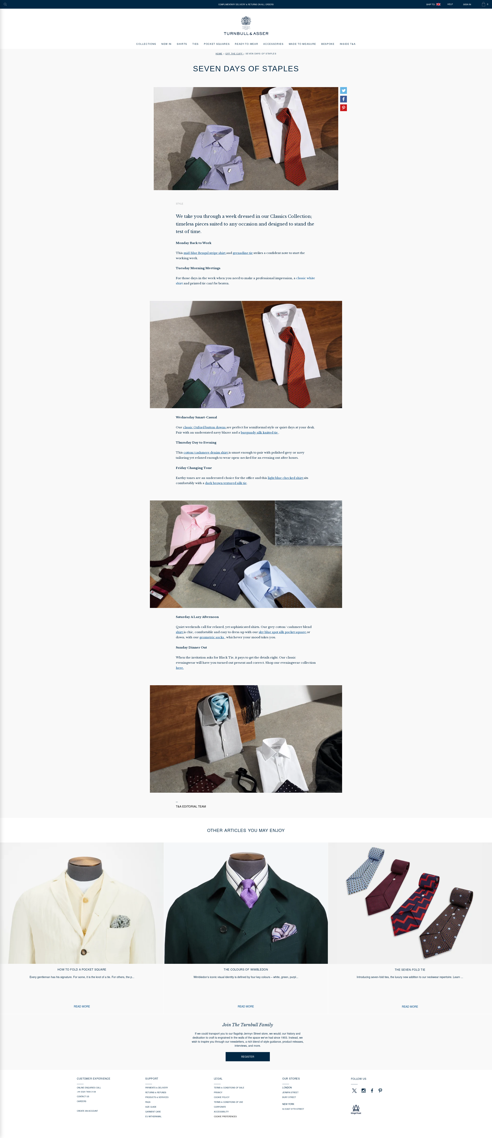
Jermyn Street (290, 1092)
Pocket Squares (217, 43)
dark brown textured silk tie (226, 483)
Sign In (467, 4)
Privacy (218, 1092)
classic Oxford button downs (204, 427)
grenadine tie (243, 253)
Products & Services (157, 1097)
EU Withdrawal (153, 1116)
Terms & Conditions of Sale (229, 1087)
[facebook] (372, 1090)
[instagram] (363, 1090)
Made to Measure (302, 43)
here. (180, 668)
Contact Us (83, 1096)
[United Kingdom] (438, 4)
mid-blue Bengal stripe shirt (205, 253)
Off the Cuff (234, 53)
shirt (180, 632)
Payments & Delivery (156, 1087)
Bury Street (289, 1097)
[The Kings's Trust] (383, 1109)
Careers (81, 1101)
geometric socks (212, 637)
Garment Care (153, 1111)
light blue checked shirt (286, 478)
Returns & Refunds (155, 1092)
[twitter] (354, 1090)
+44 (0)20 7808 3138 (86, 1091)
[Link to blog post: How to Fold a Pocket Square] (82, 928)
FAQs (147, 1102)
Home (219, 53)
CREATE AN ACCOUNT (87, 1111)
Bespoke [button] (328, 43)
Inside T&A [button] (348, 43)
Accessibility (221, 1111)
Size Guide (150, 1107)
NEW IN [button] (166, 43)
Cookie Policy (221, 1097)
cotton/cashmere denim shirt (206, 452)
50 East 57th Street (293, 1109)
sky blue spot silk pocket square (283, 632)
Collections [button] (146, 43)
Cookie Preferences (225, 1116)
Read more (82, 1006)
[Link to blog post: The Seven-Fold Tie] (410, 928)
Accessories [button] (273, 43)
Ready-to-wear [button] (246, 43)
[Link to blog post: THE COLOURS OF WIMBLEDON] (246, 928)
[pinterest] (379, 1090)
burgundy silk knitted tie (259, 432)
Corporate (220, 1107)
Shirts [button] (182, 43)
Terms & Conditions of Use (228, 1102)
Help (450, 4)
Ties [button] (195, 43)
